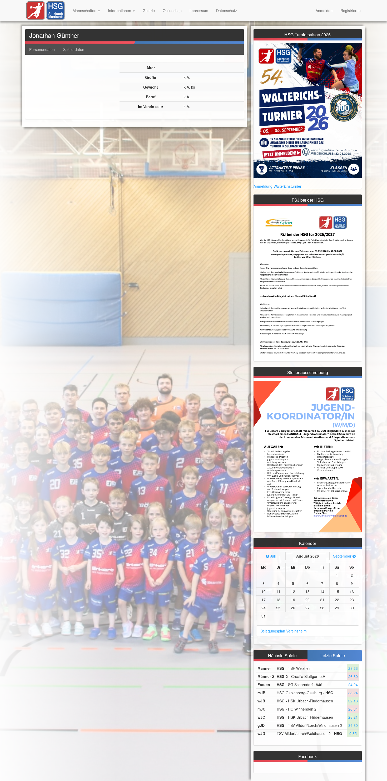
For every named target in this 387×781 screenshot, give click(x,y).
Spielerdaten (73, 49)
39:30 (353, 725)
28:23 (353, 668)
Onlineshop (172, 10)
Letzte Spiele (332, 655)
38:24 (353, 692)
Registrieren (350, 10)
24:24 (353, 684)
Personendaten (42, 49)
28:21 (353, 717)
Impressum (199, 10)
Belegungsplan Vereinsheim (283, 631)
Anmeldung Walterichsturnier (277, 186)
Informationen (120, 10)
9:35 (353, 733)
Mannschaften (85, 10)
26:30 (353, 676)
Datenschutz (226, 10)
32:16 (353, 700)
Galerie (149, 10)
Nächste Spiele (282, 655)
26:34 (353, 709)
